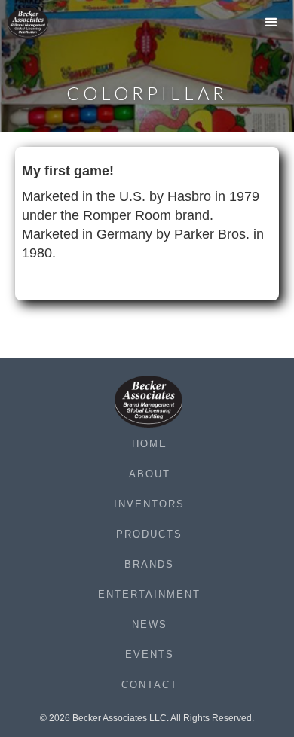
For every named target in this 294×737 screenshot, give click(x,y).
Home (149, 443)
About (149, 474)
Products (149, 534)
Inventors (149, 504)
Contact (149, 684)
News (149, 624)
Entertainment (149, 594)
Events (149, 654)
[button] (271, 26)
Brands (149, 564)
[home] (37, 23)
